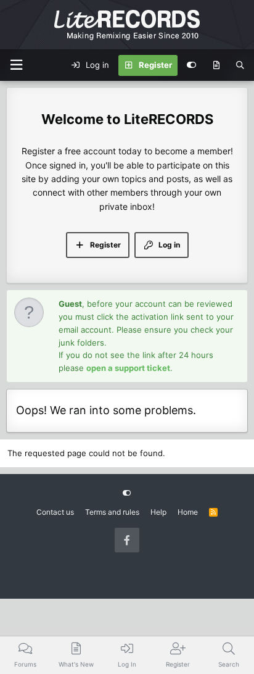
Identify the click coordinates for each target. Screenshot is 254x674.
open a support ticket (128, 368)
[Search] (240, 65)
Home (188, 512)
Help (158, 512)
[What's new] (216, 65)
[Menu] (16, 65)
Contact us (55, 512)
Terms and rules (112, 512)
